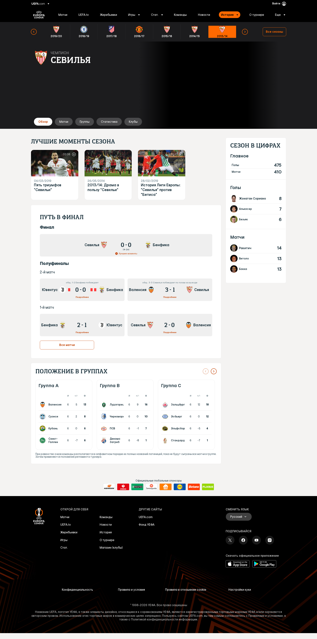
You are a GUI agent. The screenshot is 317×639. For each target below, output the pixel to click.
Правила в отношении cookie (185, 589)
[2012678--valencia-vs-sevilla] (169, 290)
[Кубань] (43, 428)
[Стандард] (166, 440)
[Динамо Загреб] (104, 440)
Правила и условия (131, 589)
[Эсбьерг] (166, 416)
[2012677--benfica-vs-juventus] (82, 325)
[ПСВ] (104, 428)
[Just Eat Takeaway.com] (166, 487)
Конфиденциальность (77, 589)
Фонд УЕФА (146, 524)
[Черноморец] (104, 416)
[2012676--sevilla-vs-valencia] (169, 325)
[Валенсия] (43, 405)
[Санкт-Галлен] (43, 440)
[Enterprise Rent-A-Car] (137, 487)
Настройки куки (239, 589)
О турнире (107, 540)
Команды (106, 517)
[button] (134, 14)
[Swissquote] (151, 487)
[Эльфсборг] (166, 428)
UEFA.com (146, 517)
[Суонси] (43, 416)
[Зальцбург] (166, 405)
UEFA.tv (65, 524)
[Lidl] (180, 487)
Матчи (64, 517)
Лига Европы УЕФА (39, 14)
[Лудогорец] (104, 405)
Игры (64, 540)
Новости (106, 524)
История (106, 532)
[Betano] (194, 487)
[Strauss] (123, 487)
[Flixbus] (208, 487)
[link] (63, 14)
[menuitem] (64, 14)
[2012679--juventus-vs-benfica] (82, 290)
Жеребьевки (68, 532)
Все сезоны (274, 31)
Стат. (64, 547)
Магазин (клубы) (111, 547)
